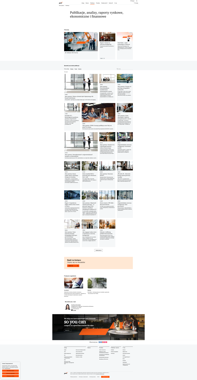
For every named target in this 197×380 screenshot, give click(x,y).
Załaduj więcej (98, 250)
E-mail (74, 310)
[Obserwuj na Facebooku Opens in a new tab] (101, 342)
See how (67, 330)
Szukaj (136, 3)
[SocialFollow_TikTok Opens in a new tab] (106, 342)
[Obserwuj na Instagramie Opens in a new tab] (104, 342)
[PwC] (61, 2)
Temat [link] (75, 69)
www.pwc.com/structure (100, 373)
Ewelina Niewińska (76, 305)
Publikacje (67, 5)
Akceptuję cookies (10, 370)
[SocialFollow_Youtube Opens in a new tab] (103, 342)
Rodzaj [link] (71, 69)
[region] (10, 370)
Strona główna (61, 5)
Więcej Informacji (7, 368)
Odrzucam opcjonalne (10, 373)
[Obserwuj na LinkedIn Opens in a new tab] (72, 310)
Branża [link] (79, 69)
